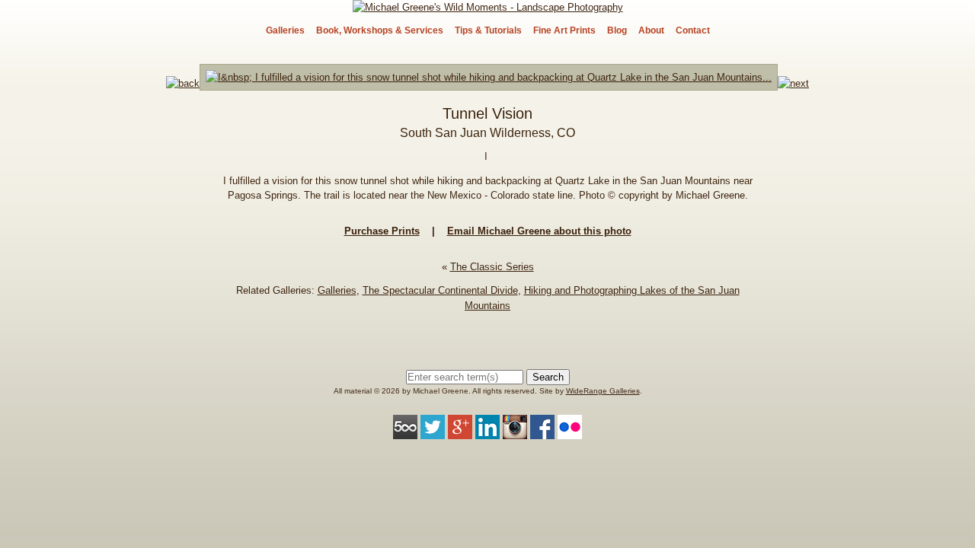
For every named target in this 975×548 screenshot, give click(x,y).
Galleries (285, 30)
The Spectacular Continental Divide (440, 290)
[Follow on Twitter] (432, 432)
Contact (693, 30)
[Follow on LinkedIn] (487, 432)
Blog (617, 30)
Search (548, 377)
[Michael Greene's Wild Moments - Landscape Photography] (488, 7)
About (651, 30)
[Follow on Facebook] (542, 432)
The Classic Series (492, 266)
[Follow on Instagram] (515, 432)
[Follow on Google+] (460, 432)
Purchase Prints (382, 231)
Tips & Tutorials (488, 30)
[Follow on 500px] (405, 432)
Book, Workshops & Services (379, 30)
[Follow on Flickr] (570, 432)
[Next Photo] (489, 83)
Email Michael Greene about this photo (539, 231)
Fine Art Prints (564, 30)
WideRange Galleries (603, 391)
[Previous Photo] (183, 83)
